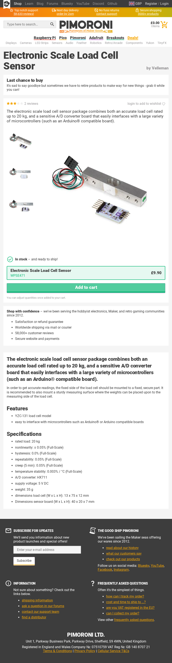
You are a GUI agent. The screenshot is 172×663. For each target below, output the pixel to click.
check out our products (123, 559)
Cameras (26, 43)
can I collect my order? (122, 613)
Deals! (133, 38)
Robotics (96, 43)
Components (134, 43)
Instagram (121, 570)
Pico (63, 38)
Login (164, 4)
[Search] (52, 24)
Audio (69, 43)
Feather (82, 43)
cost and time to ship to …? (126, 602)
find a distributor (34, 617)
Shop (18, 4)
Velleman (160, 68)
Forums (52, 4)
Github (112, 4)
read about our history (122, 548)
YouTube (82, 4)
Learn (29, 4)
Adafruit (96, 38)
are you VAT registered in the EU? (130, 608)
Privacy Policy (84, 651)
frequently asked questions (134, 620)
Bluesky (67, 4)
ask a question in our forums (43, 606)
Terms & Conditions (57, 651)
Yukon (150, 43)
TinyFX (162, 43)
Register (151, 4)
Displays (11, 43)
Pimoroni (78, 38)
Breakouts (115, 38)
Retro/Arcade (113, 43)
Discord (98, 4)
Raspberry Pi (45, 38)
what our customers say (124, 553)
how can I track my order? (125, 596)
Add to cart (86, 287)
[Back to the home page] (86, 26)
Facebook (105, 570)
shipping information (37, 600)
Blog (40, 4)
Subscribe (24, 561)
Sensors (57, 43)
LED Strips (41, 43)
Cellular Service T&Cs (113, 651)
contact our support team (40, 612)
